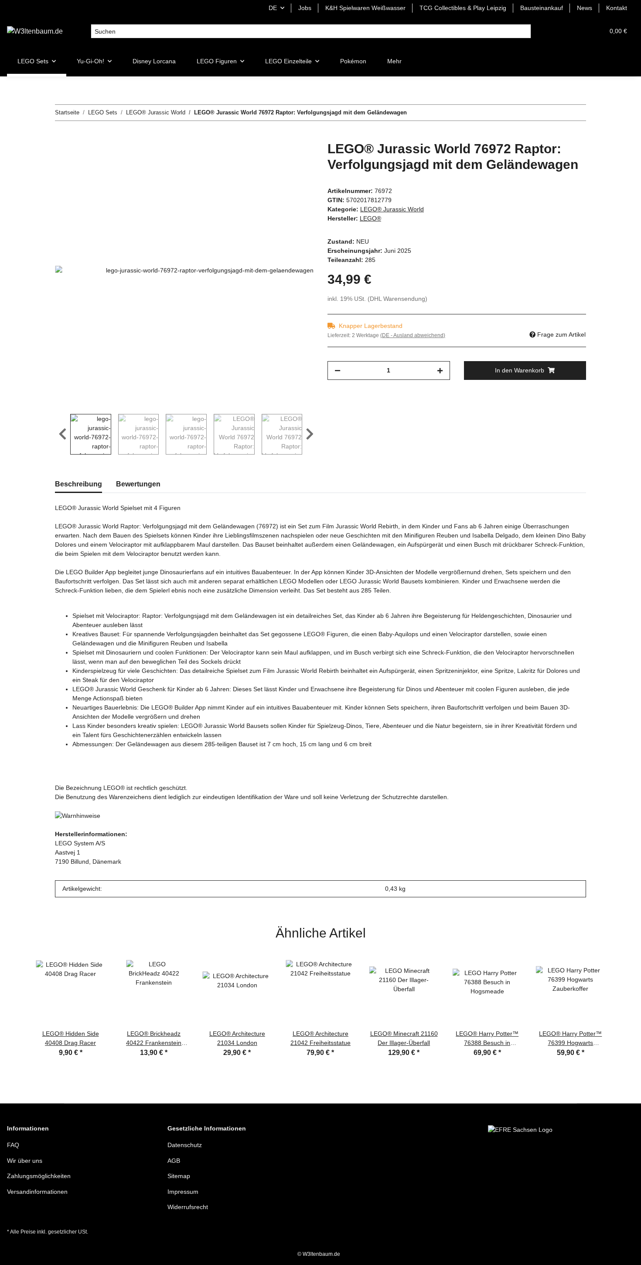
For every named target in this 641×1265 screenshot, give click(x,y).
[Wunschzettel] (576, 31)
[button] (555, 31)
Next (309, 434)
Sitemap (178, 1175)
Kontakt (616, 7)
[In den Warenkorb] (62, 136)
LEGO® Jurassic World (392, 209)
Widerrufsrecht (187, 1206)
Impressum (182, 1191)
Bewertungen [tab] (138, 484)
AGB (173, 1160)
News (584, 7)
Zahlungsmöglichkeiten (39, 1175)
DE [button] (273, 7)
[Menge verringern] (337, 370)
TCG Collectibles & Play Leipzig (462, 7)
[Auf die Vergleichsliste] (272, 157)
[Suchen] (524, 31)
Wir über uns (24, 1160)
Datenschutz (184, 1144)
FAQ (13, 1144)
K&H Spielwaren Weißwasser (365, 7)
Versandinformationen (37, 1191)
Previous (62, 434)
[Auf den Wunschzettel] (295, 157)
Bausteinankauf (541, 7)
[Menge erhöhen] (440, 370)
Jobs (304, 7)
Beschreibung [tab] (78, 484)
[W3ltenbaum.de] (35, 31)
